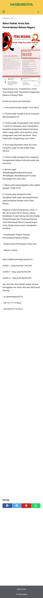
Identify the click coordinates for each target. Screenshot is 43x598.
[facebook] (7, 505)
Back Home (21, 589)
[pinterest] (26, 505)
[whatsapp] (35, 505)
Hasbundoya (21, 4)
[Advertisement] (21, 405)
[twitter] (17, 505)
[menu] (4, 12)
